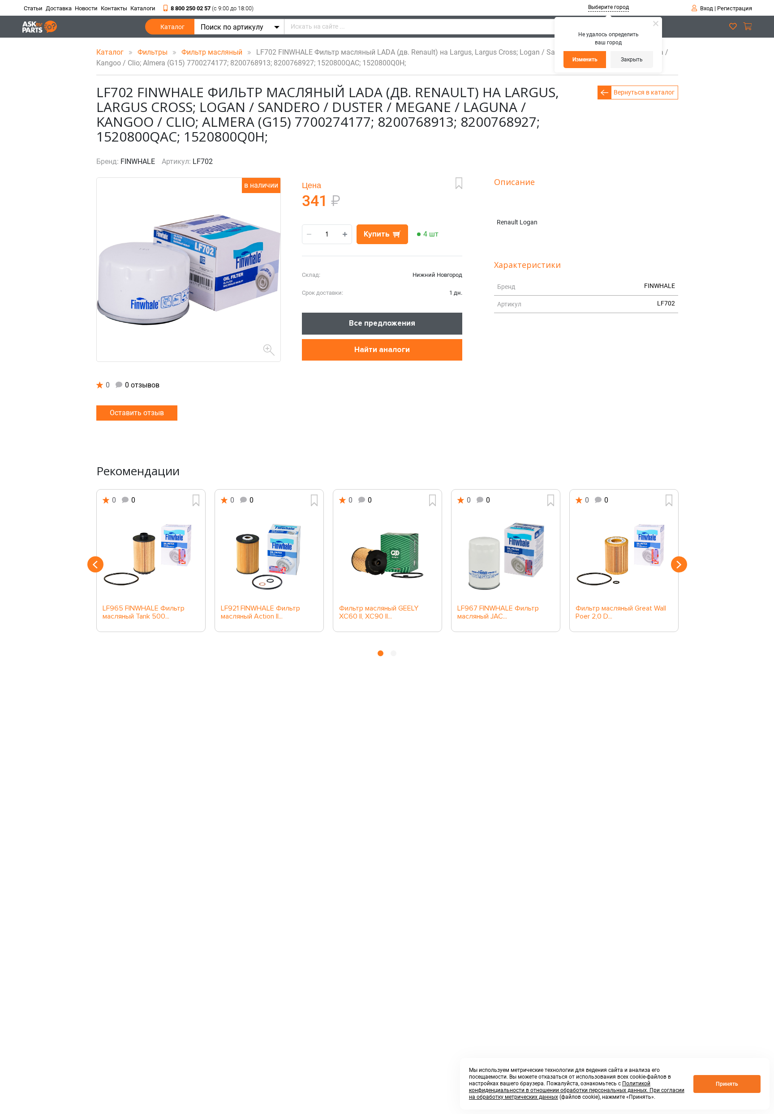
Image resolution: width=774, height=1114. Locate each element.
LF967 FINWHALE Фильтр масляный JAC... (498, 613)
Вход (706, 8)
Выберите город (608, 7)
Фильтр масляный (212, 52)
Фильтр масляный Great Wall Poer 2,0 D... (621, 613)
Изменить (585, 59)
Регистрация (734, 8)
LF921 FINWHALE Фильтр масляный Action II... (260, 613)
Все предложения (382, 323)
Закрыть (632, 59)
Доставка (59, 8)
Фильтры (153, 52)
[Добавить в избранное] (459, 183)
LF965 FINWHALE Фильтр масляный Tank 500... (144, 613)
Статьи (33, 8)
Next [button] (679, 564)
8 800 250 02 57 (212, 8)
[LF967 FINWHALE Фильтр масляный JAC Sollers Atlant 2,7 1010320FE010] (505, 555)
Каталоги (142, 8)
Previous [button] (95, 564)
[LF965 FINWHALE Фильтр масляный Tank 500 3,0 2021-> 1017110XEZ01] (151, 555)
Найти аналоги (382, 349)
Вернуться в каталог (644, 92)
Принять (727, 1084)
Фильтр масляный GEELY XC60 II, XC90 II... (378, 613)
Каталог (172, 26)
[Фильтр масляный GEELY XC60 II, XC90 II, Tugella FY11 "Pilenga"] (387, 555)
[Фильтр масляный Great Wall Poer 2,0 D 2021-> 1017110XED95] (624, 555)
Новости (86, 8)
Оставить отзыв (137, 413)
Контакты (114, 8)
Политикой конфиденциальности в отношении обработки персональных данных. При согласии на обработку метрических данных (576, 1090)
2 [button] (393, 653)
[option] (151, 560)
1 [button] (380, 653)
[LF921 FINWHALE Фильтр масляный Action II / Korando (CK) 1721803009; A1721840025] (269, 555)
